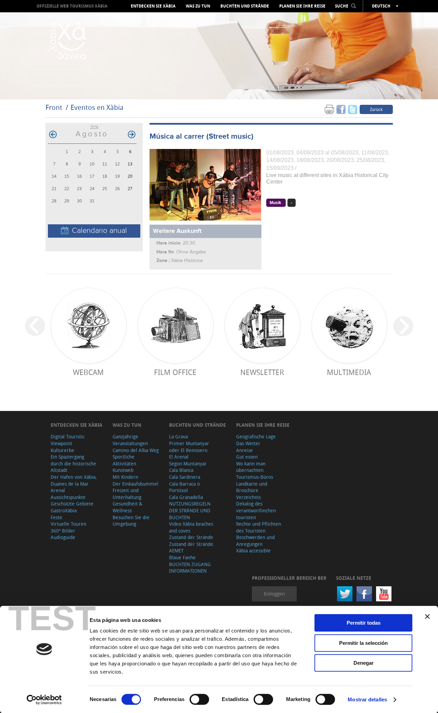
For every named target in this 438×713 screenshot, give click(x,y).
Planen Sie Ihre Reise (302, 6)
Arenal (58, 490)
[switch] (199, 699)
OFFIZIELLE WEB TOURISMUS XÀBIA (72, 6)
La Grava (178, 436)
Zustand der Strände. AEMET (192, 547)
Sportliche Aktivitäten (124, 460)
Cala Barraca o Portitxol (184, 487)
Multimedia (349, 372)
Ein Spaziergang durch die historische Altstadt (73, 463)
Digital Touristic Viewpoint (68, 440)
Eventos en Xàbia (97, 107)
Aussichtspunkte (68, 497)
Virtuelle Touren (68, 524)
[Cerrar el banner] (427, 616)
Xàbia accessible (253, 550)
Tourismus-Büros (254, 477)
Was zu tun (198, 6)
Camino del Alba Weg (136, 450)
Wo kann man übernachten (251, 467)
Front (54, 107)
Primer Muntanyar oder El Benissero (189, 446)
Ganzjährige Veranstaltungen (130, 440)
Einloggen (274, 593)
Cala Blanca (181, 470)
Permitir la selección (363, 643)
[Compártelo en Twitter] (352, 109)
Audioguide (63, 537)
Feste (56, 517)
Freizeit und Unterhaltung (127, 493)
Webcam (88, 372)
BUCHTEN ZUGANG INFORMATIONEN (190, 567)
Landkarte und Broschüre (251, 487)
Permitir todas (364, 623)
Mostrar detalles (367, 699)
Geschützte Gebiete (72, 503)
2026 (94, 127)
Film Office (175, 372)
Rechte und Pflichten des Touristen (258, 527)
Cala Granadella (186, 497)
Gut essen (247, 456)
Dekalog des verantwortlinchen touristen (256, 510)
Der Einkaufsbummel (135, 483)
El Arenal (179, 456)
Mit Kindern (125, 477)
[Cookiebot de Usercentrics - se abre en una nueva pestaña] (44, 700)
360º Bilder (63, 530)
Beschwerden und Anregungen (255, 540)
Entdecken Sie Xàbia (153, 6)
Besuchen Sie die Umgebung (131, 520)
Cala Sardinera (184, 477)
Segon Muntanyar (188, 463)
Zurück (376, 109)
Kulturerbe (62, 450)
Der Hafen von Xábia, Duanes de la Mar (74, 480)
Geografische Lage (256, 436)
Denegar (363, 663)
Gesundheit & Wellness (127, 507)
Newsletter (262, 372)
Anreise (244, 450)
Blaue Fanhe (182, 557)
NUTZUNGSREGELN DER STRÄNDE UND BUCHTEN (189, 510)
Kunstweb (123, 470)
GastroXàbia (64, 510)
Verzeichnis (248, 497)
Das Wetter (248, 443)
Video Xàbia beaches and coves (191, 527)
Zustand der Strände (191, 537)
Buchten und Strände (244, 6)
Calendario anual (99, 230)
